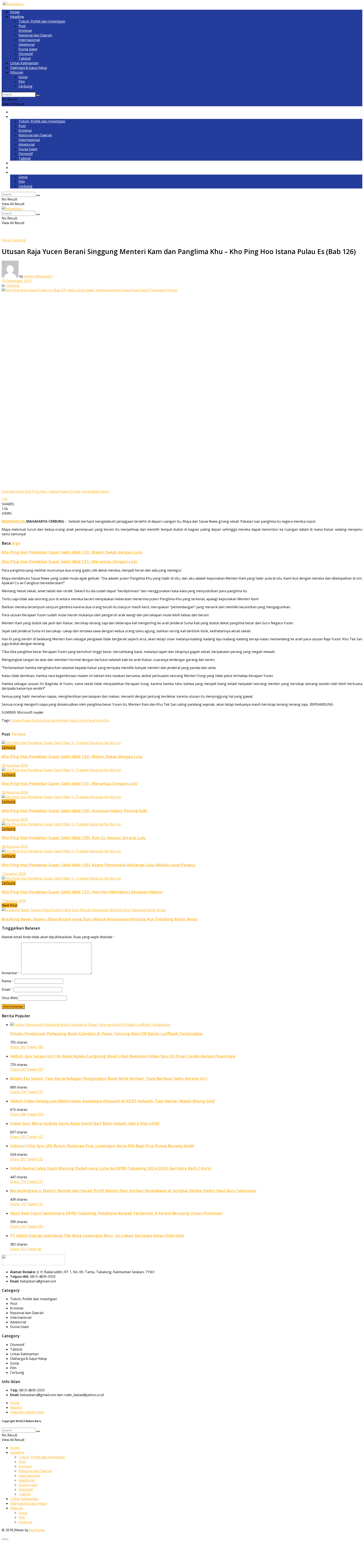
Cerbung (25, 86)
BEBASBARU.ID (13, 521)
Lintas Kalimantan (24, 63)
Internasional (29, 40)
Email (7, 989)
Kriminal (25, 30)
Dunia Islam (28, 49)
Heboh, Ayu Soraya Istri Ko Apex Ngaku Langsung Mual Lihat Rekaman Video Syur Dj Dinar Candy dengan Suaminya (122, 1056)
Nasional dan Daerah (35, 35)
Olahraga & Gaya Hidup (28, 67)
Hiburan (16, 72)
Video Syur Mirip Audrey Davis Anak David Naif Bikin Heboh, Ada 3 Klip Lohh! (84, 1123)
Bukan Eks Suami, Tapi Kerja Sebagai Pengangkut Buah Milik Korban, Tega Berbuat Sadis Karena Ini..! (108, 1078)
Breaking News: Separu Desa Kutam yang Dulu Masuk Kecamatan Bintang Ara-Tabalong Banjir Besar (100, 919)
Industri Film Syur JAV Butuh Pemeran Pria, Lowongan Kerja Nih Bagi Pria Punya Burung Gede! (102, 1145)
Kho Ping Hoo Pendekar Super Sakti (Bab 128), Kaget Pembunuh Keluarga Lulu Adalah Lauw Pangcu (98, 864)
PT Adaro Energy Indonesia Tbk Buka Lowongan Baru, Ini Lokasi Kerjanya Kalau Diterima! (97, 1235)
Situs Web (9, 998)
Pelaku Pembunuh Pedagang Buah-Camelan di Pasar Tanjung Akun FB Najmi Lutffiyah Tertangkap (106, 1033)
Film (22, 81)
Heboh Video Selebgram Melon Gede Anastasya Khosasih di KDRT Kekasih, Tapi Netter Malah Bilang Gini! (112, 1100)
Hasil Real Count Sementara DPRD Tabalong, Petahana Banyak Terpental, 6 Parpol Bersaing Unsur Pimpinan (116, 1213)
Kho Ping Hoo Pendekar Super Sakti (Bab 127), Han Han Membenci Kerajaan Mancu (82, 891)
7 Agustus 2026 (14, 873)
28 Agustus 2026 (15, 765)
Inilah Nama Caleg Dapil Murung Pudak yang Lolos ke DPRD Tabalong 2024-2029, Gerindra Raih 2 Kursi (110, 1168)
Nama (8, 981)
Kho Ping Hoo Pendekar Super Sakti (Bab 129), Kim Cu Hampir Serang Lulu (74, 837)
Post (22, 26)
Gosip (23, 77)
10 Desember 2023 (16, 281)
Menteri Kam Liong (72, 720)
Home (15, 12)
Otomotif (26, 53)
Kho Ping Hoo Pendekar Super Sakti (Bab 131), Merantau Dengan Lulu (69, 561)
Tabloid (25, 58)
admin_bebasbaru (38, 276)
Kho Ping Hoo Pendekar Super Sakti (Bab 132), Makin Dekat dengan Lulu (72, 552)
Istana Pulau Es (23, 720)
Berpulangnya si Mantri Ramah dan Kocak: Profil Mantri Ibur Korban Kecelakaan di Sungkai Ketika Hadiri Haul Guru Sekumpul (133, 1190)
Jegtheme (36, 1530)
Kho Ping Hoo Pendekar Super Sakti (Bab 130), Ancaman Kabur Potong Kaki (74, 810)
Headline (17, 16)
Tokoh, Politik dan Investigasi (42, 21)
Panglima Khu (98, 720)
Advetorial (27, 44)
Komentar (11, 973)
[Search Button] (38, 95)
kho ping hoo (46, 720)
